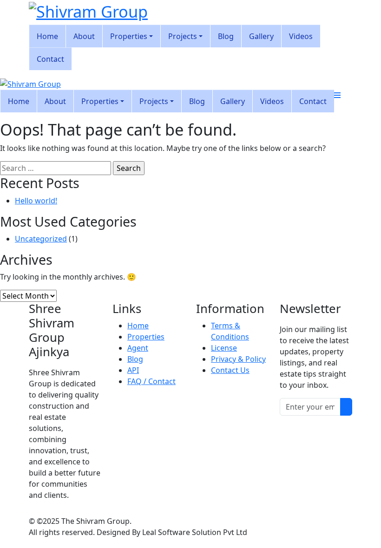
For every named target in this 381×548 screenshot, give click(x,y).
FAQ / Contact (151, 381)
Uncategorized (41, 239)
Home (138, 325)
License (224, 348)
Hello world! (36, 201)
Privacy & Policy (238, 359)
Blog (135, 359)
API (133, 370)
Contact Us (230, 370)
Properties (145, 337)
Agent (137, 348)
